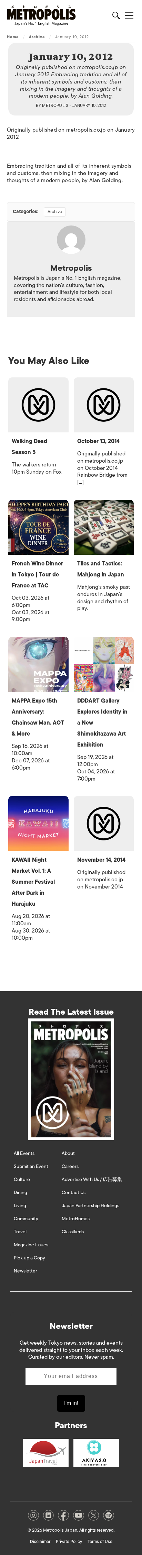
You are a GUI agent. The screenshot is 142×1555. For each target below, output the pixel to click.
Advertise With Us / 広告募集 (92, 1179)
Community (26, 1219)
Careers (70, 1166)
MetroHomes (76, 1219)
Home (13, 37)
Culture (22, 1179)
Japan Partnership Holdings (90, 1206)
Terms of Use (100, 1541)
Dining (20, 1192)
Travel (20, 1232)
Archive (37, 37)
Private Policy (69, 1541)
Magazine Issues (31, 1245)
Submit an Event (31, 1166)
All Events (24, 1153)
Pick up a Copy (29, 1258)
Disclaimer (40, 1541)
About (68, 1153)
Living (20, 1206)
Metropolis (55, 105)
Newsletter (25, 1271)
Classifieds (73, 1232)
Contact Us (73, 1192)
